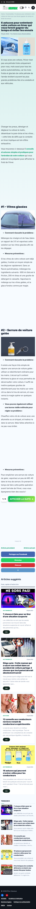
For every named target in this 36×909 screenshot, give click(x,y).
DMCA (3, 905)
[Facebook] (1, 2)
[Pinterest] (4, 2)
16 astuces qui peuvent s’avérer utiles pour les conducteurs (14, 773)
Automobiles (10, 14)
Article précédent (8, 548)
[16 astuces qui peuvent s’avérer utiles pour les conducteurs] (18, 754)
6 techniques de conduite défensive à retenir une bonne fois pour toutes (23, 868)
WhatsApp (18, 560)
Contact (9, 905)
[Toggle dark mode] (22, 8)
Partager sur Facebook (18, 554)
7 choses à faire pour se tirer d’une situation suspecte (17, 615)
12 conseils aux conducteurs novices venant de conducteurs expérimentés (17, 721)
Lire (6, 632)
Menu (33, 8)
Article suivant (29, 548)
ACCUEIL (3, 898)
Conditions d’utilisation (16, 898)
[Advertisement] (18, 105)
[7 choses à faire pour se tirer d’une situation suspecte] (18, 598)
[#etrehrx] (25, 7)
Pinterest (18, 565)
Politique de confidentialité (22, 902)
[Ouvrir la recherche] (28, 7)
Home (3, 14)
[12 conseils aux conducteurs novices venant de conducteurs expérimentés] (18, 703)
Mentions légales (6, 902)
